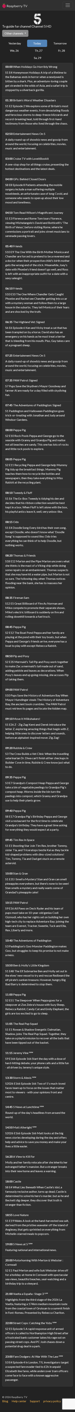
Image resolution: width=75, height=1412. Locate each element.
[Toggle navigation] (68, 5)
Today (37, 43)
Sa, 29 (37, 57)
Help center (19, 1401)
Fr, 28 (61, 50)
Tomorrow (60, 43)
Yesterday (14, 43)
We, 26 (14, 50)
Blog (5, 1401)
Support (35, 1401)
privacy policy (52, 1401)
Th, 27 (38, 50)
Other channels (14, 33)
